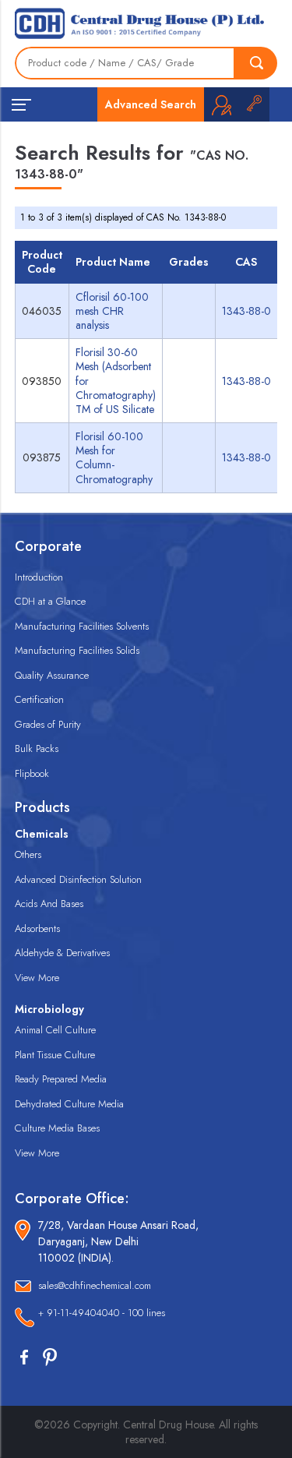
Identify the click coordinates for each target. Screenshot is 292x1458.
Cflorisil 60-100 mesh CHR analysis (112, 311)
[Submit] (256, 63)
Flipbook (32, 773)
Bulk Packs (36, 748)
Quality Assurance (52, 675)
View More (37, 977)
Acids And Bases (49, 903)
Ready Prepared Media (61, 1078)
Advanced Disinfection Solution (78, 879)
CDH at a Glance (50, 601)
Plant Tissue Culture (55, 1054)
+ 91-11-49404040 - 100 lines (101, 1312)
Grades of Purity (48, 724)
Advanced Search (150, 104)
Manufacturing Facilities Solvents (82, 626)
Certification (39, 699)
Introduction (39, 577)
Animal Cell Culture (55, 1029)
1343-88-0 (246, 311)
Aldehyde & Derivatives (62, 952)
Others (28, 854)
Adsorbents (37, 928)
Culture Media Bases (57, 1128)
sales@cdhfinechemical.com (94, 1285)
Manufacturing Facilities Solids (77, 650)
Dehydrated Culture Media (69, 1103)
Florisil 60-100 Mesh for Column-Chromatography (114, 458)
